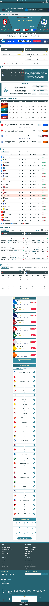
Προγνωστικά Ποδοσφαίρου (30, 547)
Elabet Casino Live (28, 564)
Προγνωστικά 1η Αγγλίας (22, 17)
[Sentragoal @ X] (6, 574)
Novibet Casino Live (28, 562)
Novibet (19, 307)
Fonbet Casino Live (28, 568)
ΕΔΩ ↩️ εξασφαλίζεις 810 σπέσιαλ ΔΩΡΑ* (36, 9)
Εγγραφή (44, 573)
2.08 (10, 117)
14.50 (13, 103)
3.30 (13, 106)
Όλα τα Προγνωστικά (23, 538)
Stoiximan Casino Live (29, 560)
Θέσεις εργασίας (4, 584)
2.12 (10, 114)
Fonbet (18, 326)
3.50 (17, 114)
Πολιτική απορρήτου (5, 583)
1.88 (41, 109)
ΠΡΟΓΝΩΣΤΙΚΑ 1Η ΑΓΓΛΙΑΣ (6, 14)
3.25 (13, 109)
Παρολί (26, 555)
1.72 (25, 106)
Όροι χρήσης (3, 581)
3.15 (13, 114)
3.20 (13, 112)
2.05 (29, 117)
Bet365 (18, 333)
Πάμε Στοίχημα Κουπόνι (6, 547)
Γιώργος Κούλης (34, 69)
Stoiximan (19, 300)
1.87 (38, 106)
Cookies (31, 598)
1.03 (17, 103)
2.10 (29, 106)
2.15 (10, 106)
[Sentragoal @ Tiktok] (14, 574)
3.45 (17, 109)
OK (24, 600)
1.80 (38, 114)
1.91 (38, 112)
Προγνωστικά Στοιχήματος (7, 549)
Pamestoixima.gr (20, 320)
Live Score (4, 551)
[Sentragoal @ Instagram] (10, 574)
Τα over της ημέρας (28, 551)
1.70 (25, 112)
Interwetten (20, 346)
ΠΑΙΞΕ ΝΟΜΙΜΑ (37, 41)
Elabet (18, 313)
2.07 (29, 114)
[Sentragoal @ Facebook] (3, 574)
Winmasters (19, 339)
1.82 (38, 109)
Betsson (19, 352)
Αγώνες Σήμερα (5, 553)
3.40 (17, 106)
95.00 (10, 103)
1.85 (38, 117)
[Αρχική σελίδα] (0, 14)
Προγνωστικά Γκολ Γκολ (29, 549)
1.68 (25, 117)
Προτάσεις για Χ (28, 553)
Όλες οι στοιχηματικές (24, 360)
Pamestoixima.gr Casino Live (30, 566)
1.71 (25, 109)
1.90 (41, 106)
